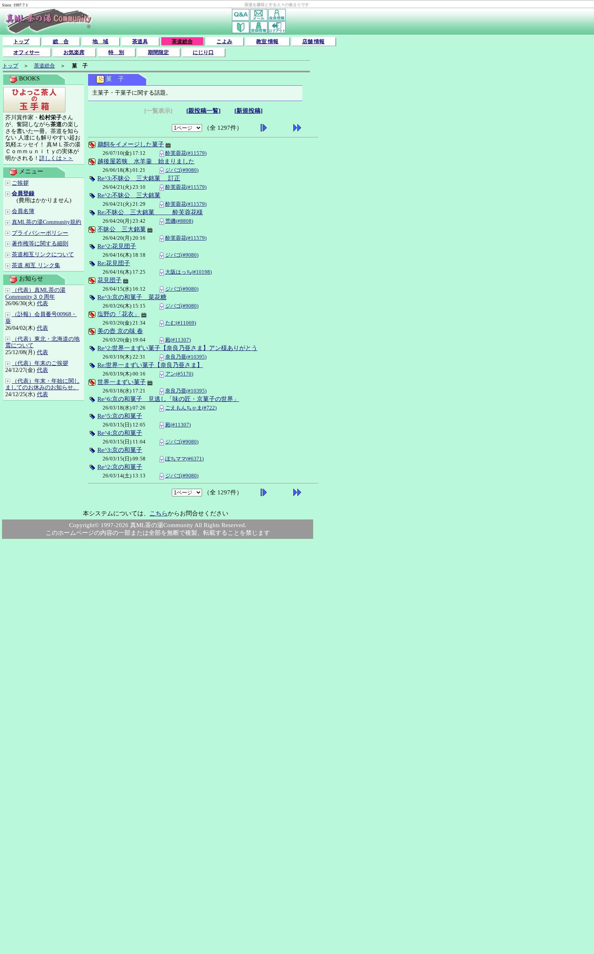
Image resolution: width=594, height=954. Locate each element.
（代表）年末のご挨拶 (40, 363)
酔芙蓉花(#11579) (185, 153)
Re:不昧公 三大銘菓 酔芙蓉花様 (150, 212)
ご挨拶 (20, 183)
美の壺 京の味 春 (120, 331)
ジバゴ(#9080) (181, 170)
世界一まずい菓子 (121, 382)
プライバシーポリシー (40, 233)
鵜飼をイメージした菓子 (130, 144)
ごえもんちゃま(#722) (191, 408)
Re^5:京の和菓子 (119, 416)
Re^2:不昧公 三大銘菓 (128, 195)
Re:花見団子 (113, 263)
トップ (21, 41)
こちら (159, 513)
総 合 (61, 41)
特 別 (116, 52)
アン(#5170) (179, 374)
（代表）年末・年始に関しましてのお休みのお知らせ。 (42, 384)
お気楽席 (73, 52)
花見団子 (109, 280)
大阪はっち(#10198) (188, 272)
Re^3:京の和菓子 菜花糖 (131, 297)
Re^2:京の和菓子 (119, 467)
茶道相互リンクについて (43, 254)
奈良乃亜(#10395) (185, 357)
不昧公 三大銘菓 (121, 229)
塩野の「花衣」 (118, 314)
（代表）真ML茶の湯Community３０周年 (35, 293)
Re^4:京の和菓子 (119, 433)
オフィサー (26, 52)
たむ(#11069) (180, 323)
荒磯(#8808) (179, 221)
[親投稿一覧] (203, 111)
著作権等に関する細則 (40, 244)
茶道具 (140, 41)
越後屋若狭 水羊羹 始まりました (145, 161)
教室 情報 (267, 41)
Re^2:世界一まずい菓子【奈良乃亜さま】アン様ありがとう (177, 348)
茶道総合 (182, 41)
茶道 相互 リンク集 (36, 265)
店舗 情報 (313, 41)
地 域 (100, 41)
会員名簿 (23, 211)
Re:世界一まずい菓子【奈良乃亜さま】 (150, 365)
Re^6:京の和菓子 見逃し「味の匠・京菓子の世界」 (168, 399)
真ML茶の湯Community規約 (46, 222)
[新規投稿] (248, 111)
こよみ (224, 41)
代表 (42, 303)
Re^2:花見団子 (116, 246)
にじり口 (203, 52)
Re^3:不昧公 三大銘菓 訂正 (138, 178)
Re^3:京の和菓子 (119, 450)
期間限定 (158, 52)
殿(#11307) (178, 340)
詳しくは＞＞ (56, 158)
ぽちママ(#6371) (184, 459)
